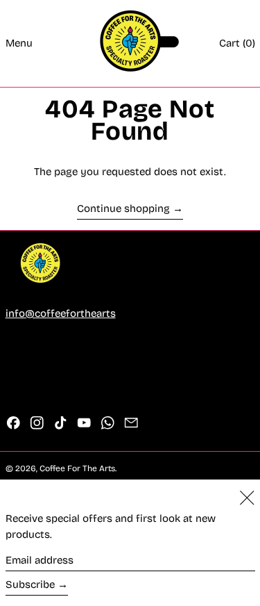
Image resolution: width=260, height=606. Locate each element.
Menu (19, 43)
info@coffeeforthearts (61, 313)
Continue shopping (123, 208)
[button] (237, 43)
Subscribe (30, 584)
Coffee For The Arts (77, 468)
